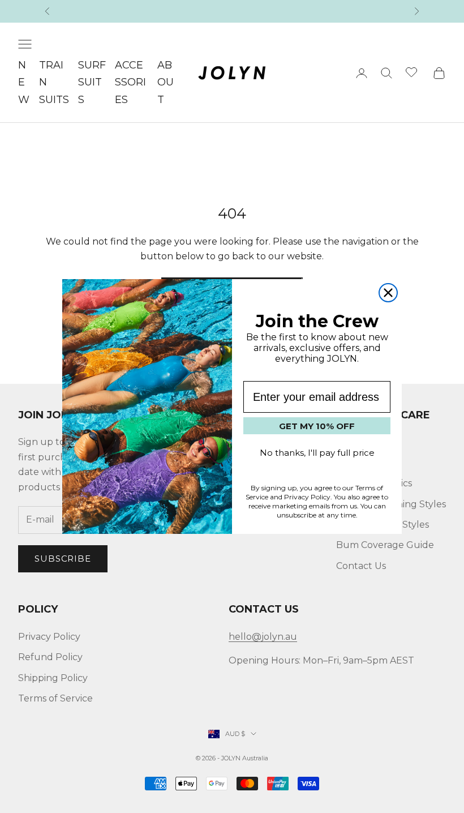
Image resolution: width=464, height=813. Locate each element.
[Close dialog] (388, 293)
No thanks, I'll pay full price (317, 452)
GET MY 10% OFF (317, 426)
